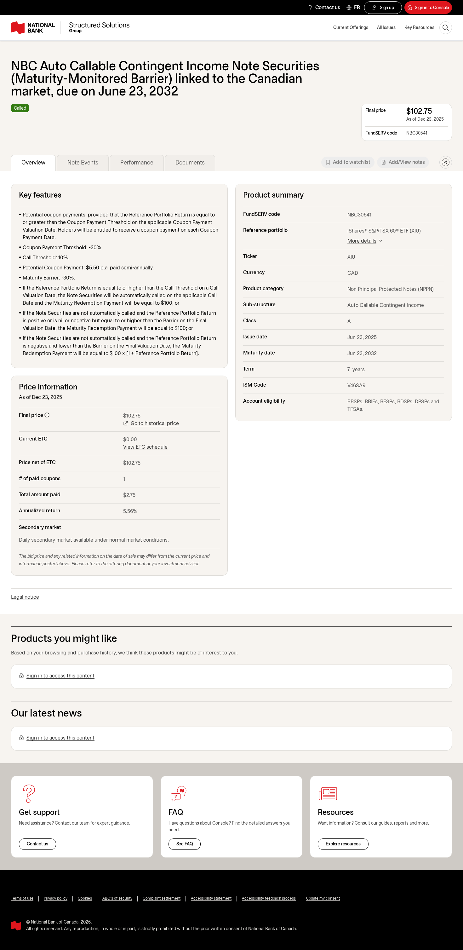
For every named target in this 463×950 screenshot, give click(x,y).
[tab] (33, 163)
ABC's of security (117, 898)
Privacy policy (55, 898)
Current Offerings (350, 28)
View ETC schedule (145, 447)
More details (361, 241)
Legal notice (25, 597)
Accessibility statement (211, 898)
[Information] (46, 414)
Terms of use (22, 898)
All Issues (386, 28)
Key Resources (419, 28)
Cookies (85, 898)
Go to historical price (155, 423)
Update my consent (323, 898)
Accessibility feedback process (269, 898)
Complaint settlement (161, 898)
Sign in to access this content (60, 676)
